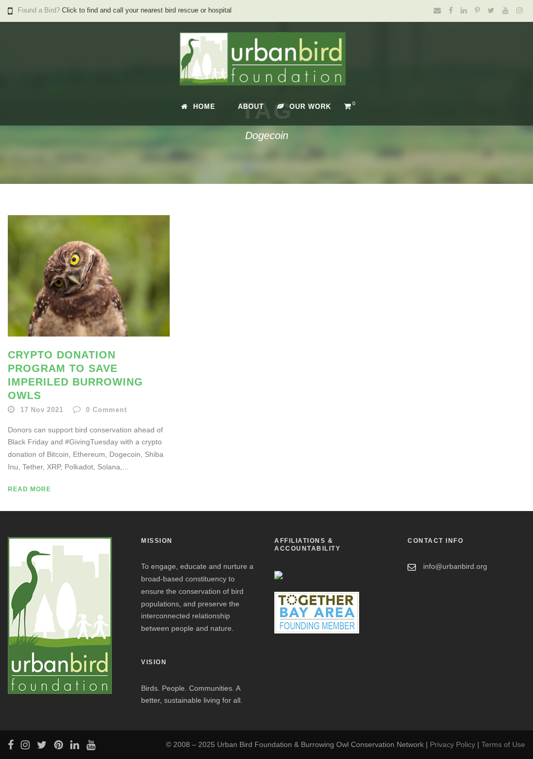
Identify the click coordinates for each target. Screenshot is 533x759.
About (251, 106)
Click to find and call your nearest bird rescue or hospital (147, 10)
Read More (29, 489)
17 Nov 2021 (42, 410)
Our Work (310, 106)
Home (204, 106)
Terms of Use (503, 744)
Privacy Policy (452, 744)
